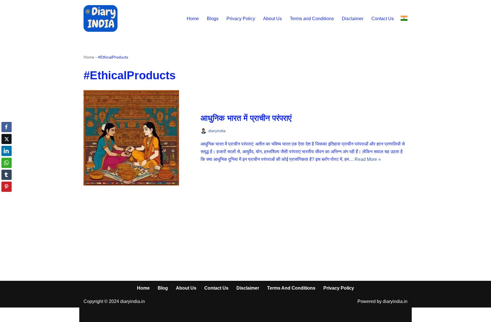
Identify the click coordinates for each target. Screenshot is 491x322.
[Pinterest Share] (6, 187)
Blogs (213, 18)
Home (193, 18)
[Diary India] (101, 18)
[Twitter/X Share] (6, 139)
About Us (272, 18)
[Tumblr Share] (6, 175)
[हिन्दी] (404, 18)
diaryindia (217, 130)
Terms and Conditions (312, 18)
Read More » (368, 159)
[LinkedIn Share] (6, 151)
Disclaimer (352, 18)
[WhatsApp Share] (6, 163)
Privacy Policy (240, 18)
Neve (89, 314)
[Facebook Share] (6, 127)
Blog (163, 288)
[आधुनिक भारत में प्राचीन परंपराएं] (139, 138)
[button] (6, 197)
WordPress (134, 314)
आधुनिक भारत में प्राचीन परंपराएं (246, 118)
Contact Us (382, 18)
